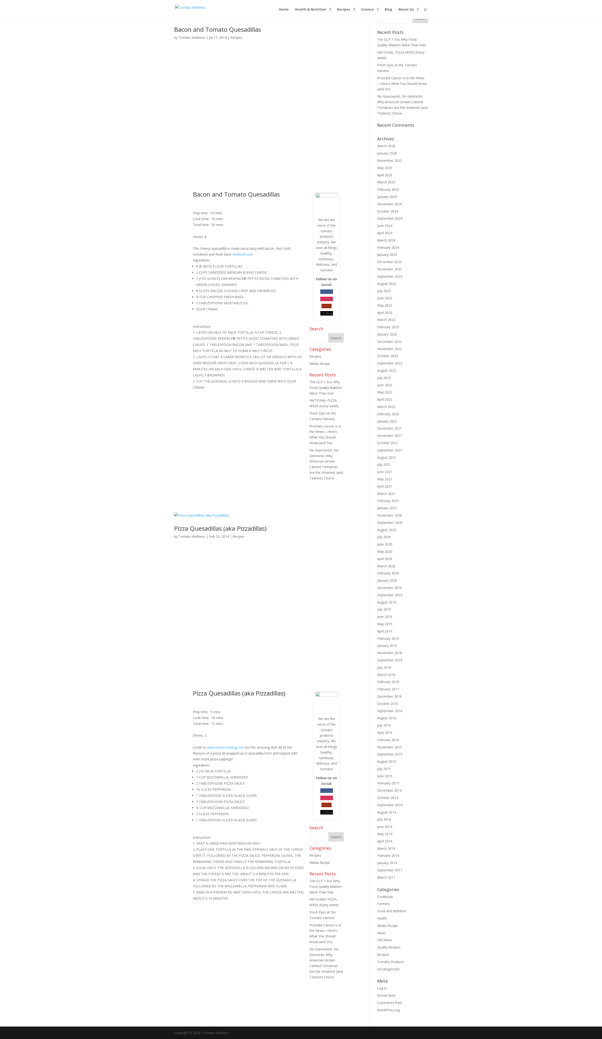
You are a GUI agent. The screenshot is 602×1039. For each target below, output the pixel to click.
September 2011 (389, 870)
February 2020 (388, 573)
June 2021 (384, 472)
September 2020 (389, 522)
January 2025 (387, 196)
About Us (406, 10)
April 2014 (384, 841)
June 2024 (384, 225)
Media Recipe (319, 363)
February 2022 (388, 414)
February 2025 (388, 189)
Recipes (343, 10)
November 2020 (389, 515)
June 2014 (384, 826)
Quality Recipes (388, 947)
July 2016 (384, 725)
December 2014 (389, 790)
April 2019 (384, 631)
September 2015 (389, 754)
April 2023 (384, 312)
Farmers (383, 903)
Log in (382, 988)
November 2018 (389, 653)
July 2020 (384, 537)
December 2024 (389, 204)
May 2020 (384, 551)
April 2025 (384, 175)
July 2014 (384, 819)
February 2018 (388, 681)
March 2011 (386, 877)
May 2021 (384, 479)
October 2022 (387, 356)
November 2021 (389, 435)
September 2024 (389, 218)
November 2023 (389, 269)
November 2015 (389, 747)
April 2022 (384, 399)
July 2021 (384, 464)
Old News (384, 940)
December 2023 (389, 262)
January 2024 (387, 254)
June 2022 (384, 385)
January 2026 (387, 153)
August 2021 (386, 457)
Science (367, 10)
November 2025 (389, 160)
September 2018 (389, 660)
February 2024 (388, 247)
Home (284, 10)
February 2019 (388, 638)
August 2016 (386, 718)
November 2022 (389, 349)
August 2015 (386, 761)
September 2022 (389, 363)
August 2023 (386, 283)
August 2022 (386, 370)
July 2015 (384, 768)
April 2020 (384, 559)
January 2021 (387, 508)
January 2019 (387, 645)
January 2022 (387, 421)
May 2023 (384, 305)
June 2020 (384, 544)
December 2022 (389, 341)
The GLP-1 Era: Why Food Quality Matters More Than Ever (325, 387)
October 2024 (387, 211)
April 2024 (384, 233)
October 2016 (387, 703)
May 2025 (384, 168)
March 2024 (386, 240)
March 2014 (386, 848)
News (381, 933)
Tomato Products (390, 962)
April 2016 (384, 732)
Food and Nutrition (391, 911)
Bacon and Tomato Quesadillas (217, 29)
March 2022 (386, 406)
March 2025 (386, 182)
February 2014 (388, 855)
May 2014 (384, 834)
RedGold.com (243, 254)
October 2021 (387, 443)
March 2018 (386, 674)
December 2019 (389, 587)
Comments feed (389, 1002)
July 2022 (384, 377)
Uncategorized (388, 969)
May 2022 (384, 392)
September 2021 (389, 450)
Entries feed (386, 995)
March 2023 (386, 319)
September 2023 (389, 276)
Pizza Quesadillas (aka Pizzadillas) (220, 528)
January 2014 (387, 863)
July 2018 (384, 667)
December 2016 (389, 696)
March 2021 (386, 493)
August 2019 (386, 602)
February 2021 (388, 500)
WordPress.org (388, 1010)
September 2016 (389, 711)
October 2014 (387, 797)
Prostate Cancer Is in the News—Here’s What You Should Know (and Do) (402, 83)
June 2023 (384, 298)
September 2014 (389, 805)
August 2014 (386, 812)
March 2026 (386, 146)
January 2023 (387, 334)
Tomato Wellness (191, 37)
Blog (388, 10)
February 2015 (388, 783)
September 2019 (389, 595)
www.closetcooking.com (225, 747)
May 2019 (384, 624)
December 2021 (389, 428)
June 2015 (384, 776)
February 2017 (388, 689)
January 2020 (387, 580)
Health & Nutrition (310, 10)
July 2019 (384, 609)
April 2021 (384, 486)
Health (382, 918)
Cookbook (385, 896)
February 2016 (388, 740)
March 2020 (386, 566)
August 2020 (386, 530)
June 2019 (384, 616)
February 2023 (388, 327)
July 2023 (384, 290)
